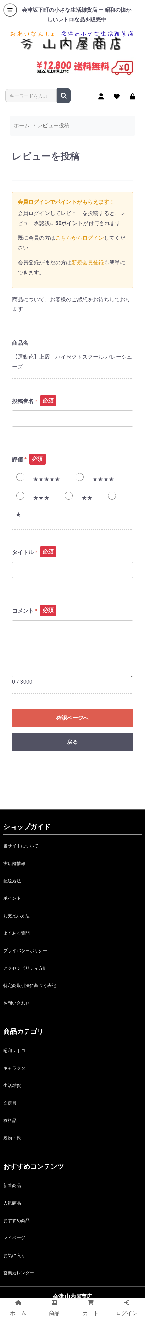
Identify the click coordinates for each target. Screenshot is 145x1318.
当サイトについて (20, 845)
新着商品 (12, 1185)
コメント (23, 610)
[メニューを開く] (10, 10)
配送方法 (12, 880)
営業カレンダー (18, 1272)
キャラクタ (14, 1068)
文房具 (10, 1103)
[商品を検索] (64, 95)
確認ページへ (72, 718)
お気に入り (14, 1255)
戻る (72, 742)
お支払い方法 (16, 915)
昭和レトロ (14, 1050)
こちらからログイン (79, 238)
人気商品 (12, 1203)
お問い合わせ (16, 1003)
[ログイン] (132, 96)
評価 (17, 459)
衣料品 (10, 1120)
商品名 (20, 343)
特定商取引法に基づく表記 (29, 985)
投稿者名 (23, 401)
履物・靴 (12, 1137)
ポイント (12, 898)
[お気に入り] (117, 96)
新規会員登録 (87, 262)
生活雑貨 (12, 1085)
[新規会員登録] (101, 96)
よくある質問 (16, 933)
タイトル (23, 552)
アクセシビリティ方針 (25, 968)
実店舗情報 (14, 863)
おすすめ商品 (16, 1220)
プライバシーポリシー (25, 950)
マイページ (14, 1237)
